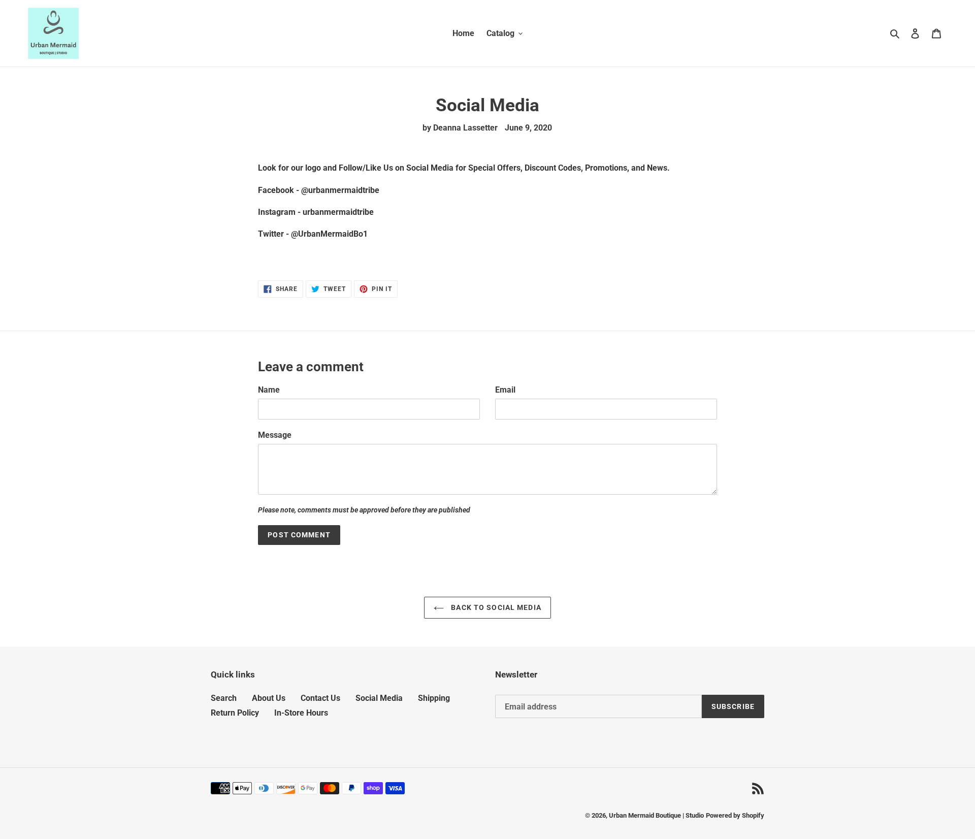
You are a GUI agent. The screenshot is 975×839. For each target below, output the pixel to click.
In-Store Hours (301, 713)
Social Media (379, 698)
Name (269, 390)
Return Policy (235, 713)
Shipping (434, 698)
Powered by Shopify (735, 815)
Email (505, 390)
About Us (268, 698)
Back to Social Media (495, 607)
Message (274, 435)
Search (224, 698)
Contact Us (320, 698)
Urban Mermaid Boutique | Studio (656, 815)
